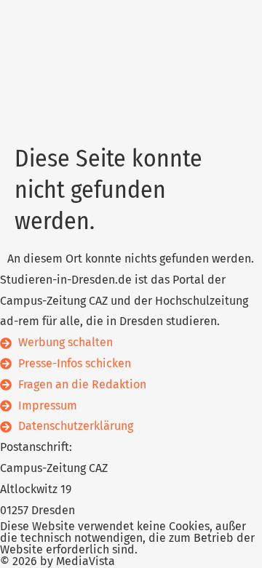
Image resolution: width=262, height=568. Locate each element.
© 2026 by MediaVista (57, 561)
